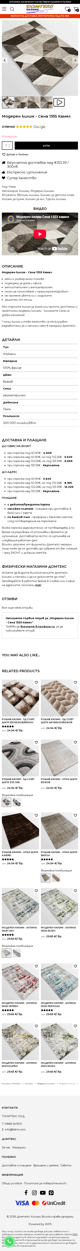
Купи (46, 145)
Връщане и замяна (45, 1165)
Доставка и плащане (16, 1165)
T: (3, 1123)
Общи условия (12, 1183)
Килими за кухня (13, 199)
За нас (6, 1147)
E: (3, 1129)
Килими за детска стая (57, 195)
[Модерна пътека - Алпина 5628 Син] (17, 953)
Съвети (65, 1165)
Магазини (19, 1147)
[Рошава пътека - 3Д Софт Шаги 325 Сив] (17, 802)
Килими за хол (34, 199)
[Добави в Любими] (36, 682)
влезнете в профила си (37, 626)
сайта (30, 1237)
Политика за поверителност (45, 1183)
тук (38, 585)
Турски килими (56, 199)
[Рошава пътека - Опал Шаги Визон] (56, 878)
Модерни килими (42, 191)
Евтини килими (28, 195)
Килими (24, 191)
